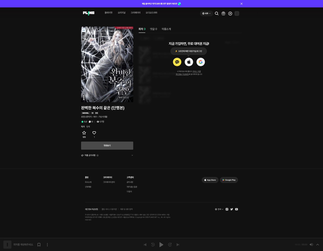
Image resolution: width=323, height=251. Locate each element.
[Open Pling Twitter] (231, 209)
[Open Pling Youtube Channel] (236, 209)
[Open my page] (237, 13)
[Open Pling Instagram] (227, 209)
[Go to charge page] (230, 13)
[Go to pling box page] (223, 13)
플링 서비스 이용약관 (109, 209)
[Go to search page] (216, 13)
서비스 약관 (196, 71)
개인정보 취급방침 (182, 74)
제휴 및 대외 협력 (126, 209)
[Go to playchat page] (89, 13)
